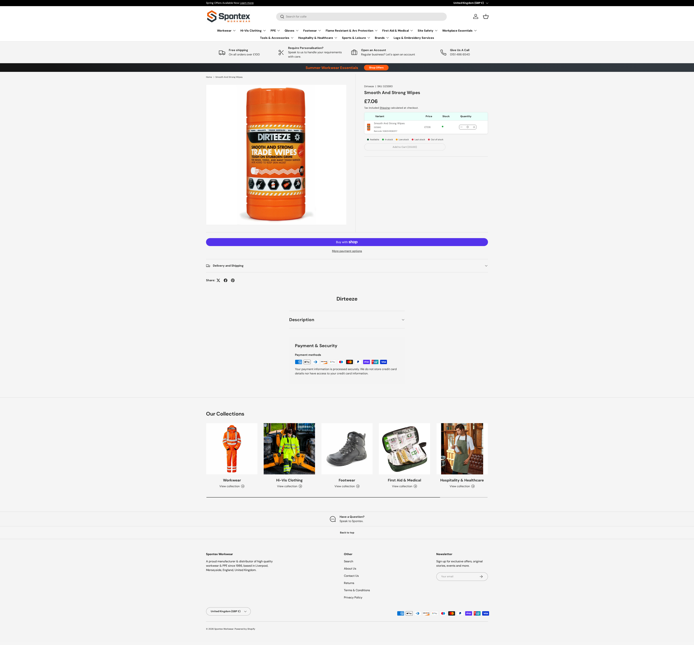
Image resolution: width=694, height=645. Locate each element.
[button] (486, 16)
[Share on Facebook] (225, 280)
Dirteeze (369, 86)
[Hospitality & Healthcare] (462, 448)
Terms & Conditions (357, 590)
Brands (380, 38)
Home (209, 77)
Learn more (247, 3)
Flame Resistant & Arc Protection (349, 30)
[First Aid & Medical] (404, 448)
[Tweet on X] (218, 280)
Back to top (347, 532)
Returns (349, 583)
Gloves (289, 30)
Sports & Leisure (354, 38)
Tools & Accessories (274, 38)
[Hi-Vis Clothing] (289, 448)
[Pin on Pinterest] (232, 280)
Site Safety (425, 30)
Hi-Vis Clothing (251, 30)
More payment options (347, 251)
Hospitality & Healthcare (315, 38)
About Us (350, 568)
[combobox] (361, 16)
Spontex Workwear (224, 628)
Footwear (310, 30)
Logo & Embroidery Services (414, 38)
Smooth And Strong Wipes (229, 77)
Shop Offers (376, 67)
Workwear (224, 30)
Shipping (385, 107)
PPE (273, 30)
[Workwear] (232, 448)
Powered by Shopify (245, 628)
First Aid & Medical (395, 30)
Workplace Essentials (457, 30)
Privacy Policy (353, 597)
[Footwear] (347, 448)
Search (348, 561)
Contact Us (351, 576)
